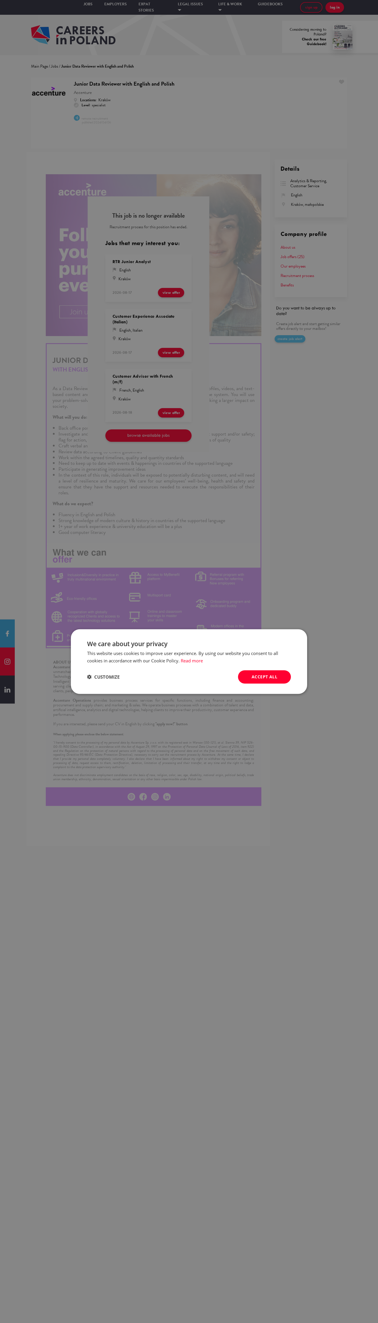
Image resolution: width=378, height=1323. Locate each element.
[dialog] (189, 661)
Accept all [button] (264, 677)
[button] (103, 677)
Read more (192, 661)
